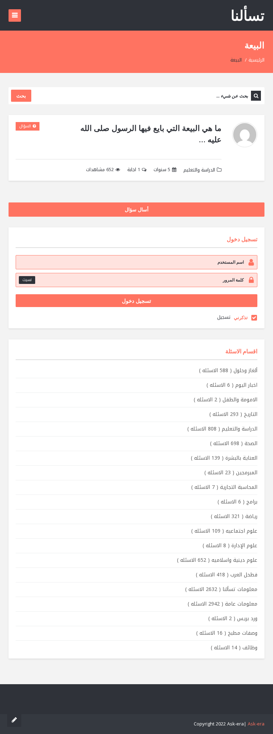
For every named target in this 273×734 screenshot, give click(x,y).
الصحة (233, 443)
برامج (237, 502)
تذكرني (241, 317)
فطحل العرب (226, 575)
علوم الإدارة (230, 545)
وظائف (234, 648)
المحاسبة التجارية (224, 487)
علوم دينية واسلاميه (217, 560)
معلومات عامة (222, 604)
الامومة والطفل (225, 400)
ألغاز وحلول (228, 370)
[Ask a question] (14, 720)
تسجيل (223, 317)
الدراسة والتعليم (199, 169)
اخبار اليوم (232, 385)
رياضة (234, 516)
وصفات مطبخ (226, 633)
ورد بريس (232, 618)
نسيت (27, 280)
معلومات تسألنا (221, 589)
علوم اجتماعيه (224, 531)
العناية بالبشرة (224, 458)
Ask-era (256, 723)
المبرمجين (230, 472)
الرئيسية (256, 60)
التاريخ (233, 414)
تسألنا (247, 15)
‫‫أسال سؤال (137, 209)
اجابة (133, 170)
